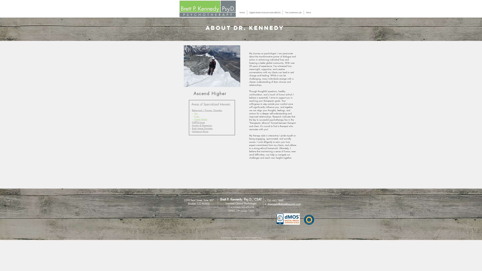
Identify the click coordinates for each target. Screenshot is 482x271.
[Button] (288, 219)
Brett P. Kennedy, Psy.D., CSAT (241, 199)
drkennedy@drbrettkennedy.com (284, 204)
